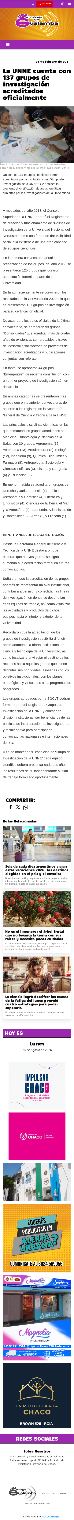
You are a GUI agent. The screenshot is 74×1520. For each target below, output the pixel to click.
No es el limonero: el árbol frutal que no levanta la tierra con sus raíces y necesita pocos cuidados (34, 935)
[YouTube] (69, 4)
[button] (33, 4)
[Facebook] (56, 4)
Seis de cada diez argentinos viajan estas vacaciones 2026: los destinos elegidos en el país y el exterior (36, 870)
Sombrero (37, 52)
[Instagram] (62, 4)
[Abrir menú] (8, 44)
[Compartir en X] (18, 807)
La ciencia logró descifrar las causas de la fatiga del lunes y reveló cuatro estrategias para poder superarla (36, 1002)
